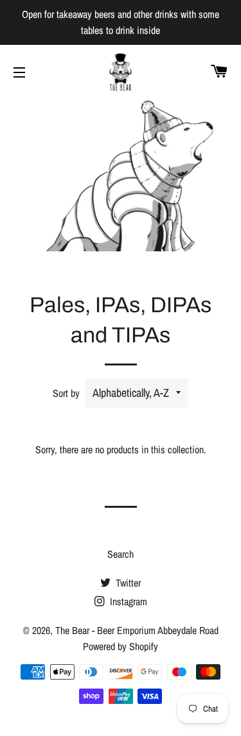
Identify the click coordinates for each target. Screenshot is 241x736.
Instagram (127, 601)
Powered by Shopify (120, 646)
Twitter (127, 583)
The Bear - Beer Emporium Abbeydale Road (137, 630)
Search (120, 554)
